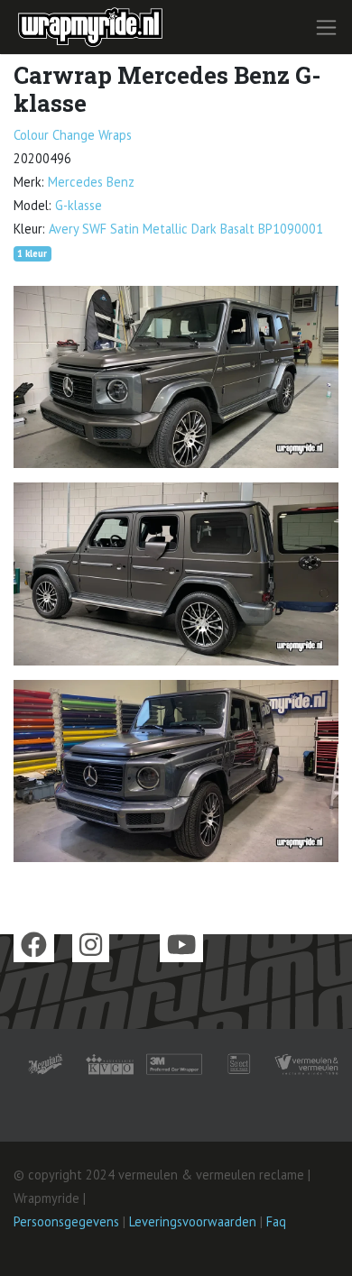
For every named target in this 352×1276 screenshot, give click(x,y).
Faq (276, 1221)
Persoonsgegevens (66, 1221)
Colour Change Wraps (73, 134)
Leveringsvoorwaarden (192, 1221)
